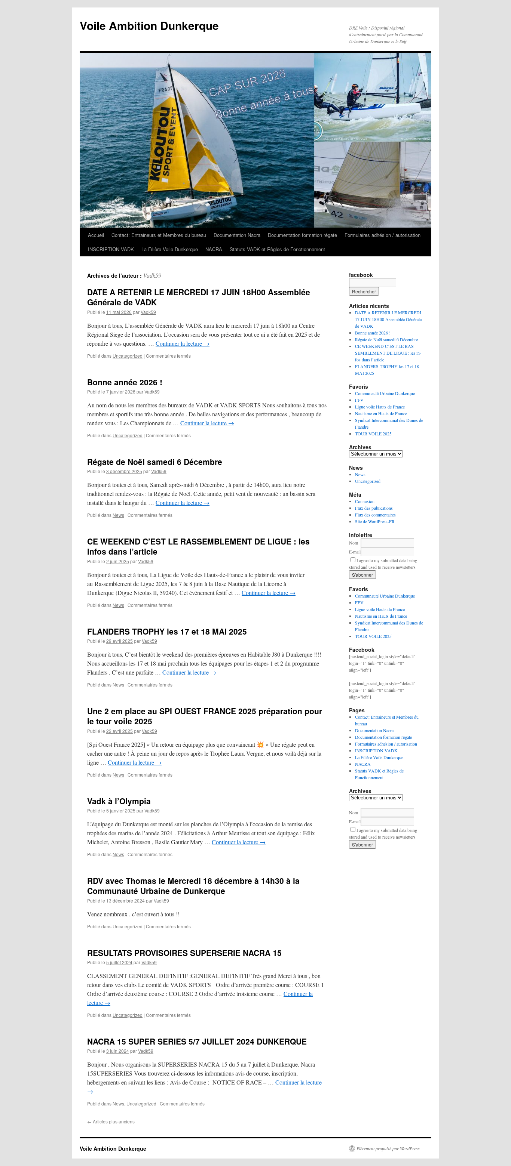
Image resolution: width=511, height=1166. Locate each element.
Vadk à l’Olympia (119, 800)
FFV (359, 400)
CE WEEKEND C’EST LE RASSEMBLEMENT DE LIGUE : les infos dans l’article (198, 546)
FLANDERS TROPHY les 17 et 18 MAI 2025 (167, 631)
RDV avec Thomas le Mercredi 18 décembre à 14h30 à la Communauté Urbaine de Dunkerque (193, 885)
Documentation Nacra (237, 234)
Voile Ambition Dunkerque (149, 25)
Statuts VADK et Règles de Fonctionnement (277, 249)
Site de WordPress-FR (375, 521)
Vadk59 (152, 275)
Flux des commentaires (375, 515)
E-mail (355, 552)
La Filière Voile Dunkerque (169, 249)
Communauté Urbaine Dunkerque (385, 393)
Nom (353, 543)
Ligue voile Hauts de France (380, 407)
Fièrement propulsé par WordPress (388, 1148)
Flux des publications (374, 508)
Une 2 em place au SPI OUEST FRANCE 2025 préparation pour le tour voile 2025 (204, 716)
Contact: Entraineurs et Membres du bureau (158, 234)
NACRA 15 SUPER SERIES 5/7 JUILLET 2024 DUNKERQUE (197, 1041)
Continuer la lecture (182, 343)
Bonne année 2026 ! (124, 382)
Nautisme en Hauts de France (381, 413)
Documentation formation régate (302, 234)
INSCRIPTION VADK (111, 249)
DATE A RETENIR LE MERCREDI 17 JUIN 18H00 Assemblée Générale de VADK (198, 297)
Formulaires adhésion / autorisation (382, 234)
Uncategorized (128, 355)
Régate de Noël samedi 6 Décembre (154, 461)
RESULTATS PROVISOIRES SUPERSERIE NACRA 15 (184, 952)
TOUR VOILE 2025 (373, 434)
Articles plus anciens (111, 1121)
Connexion (364, 501)
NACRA (213, 249)
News (118, 515)
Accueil (96, 234)
